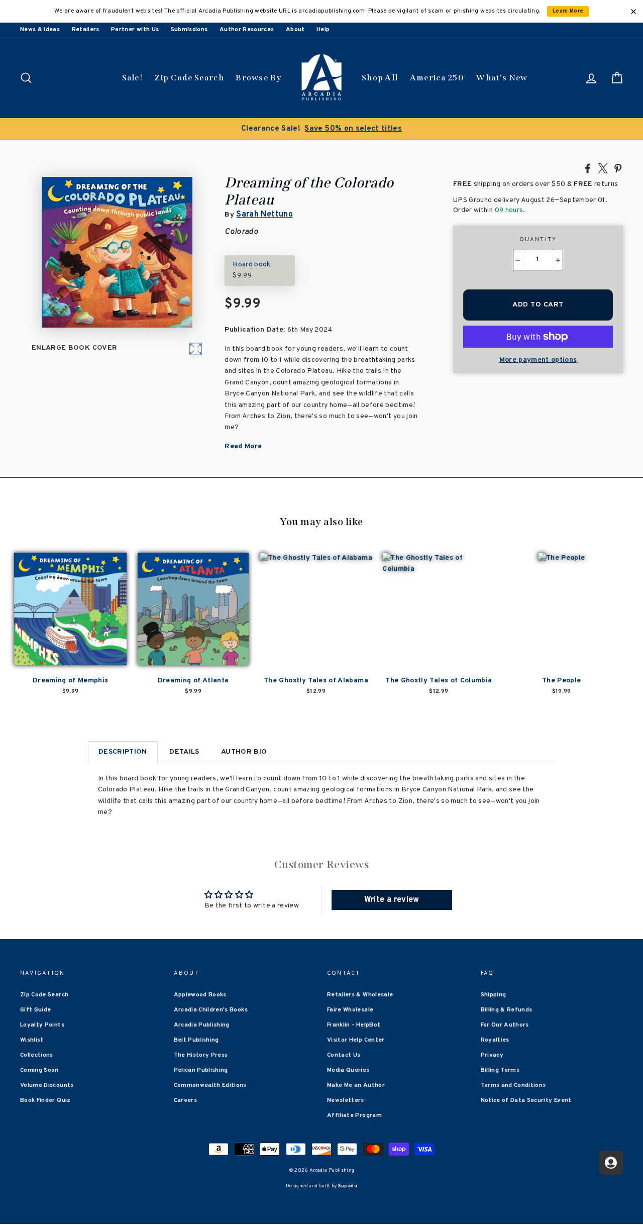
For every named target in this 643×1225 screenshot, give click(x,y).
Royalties (495, 1040)
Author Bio (244, 752)
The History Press (201, 1055)
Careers (185, 1100)
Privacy (492, 1055)
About (295, 30)
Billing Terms (500, 1070)
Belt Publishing (196, 1040)
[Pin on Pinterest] (618, 167)
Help (323, 30)
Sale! (132, 77)
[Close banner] (633, 11)
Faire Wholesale (350, 1010)
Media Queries (348, 1070)
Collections (36, 1055)
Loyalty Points (42, 1025)
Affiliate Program (354, 1115)
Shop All (380, 77)
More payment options (538, 360)
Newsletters (345, 1100)
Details (184, 752)
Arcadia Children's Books (211, 1010)
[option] (321, 129)
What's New (501, 77)
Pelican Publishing (201, 1070)
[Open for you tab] (611, 1163)
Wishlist (32, 1040)
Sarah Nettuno (264, 215)
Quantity (538, 239)
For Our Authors (505, 1025)
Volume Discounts (47, 1085)
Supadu (347, 1186)
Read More (243, 446)
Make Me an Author (356, 1085)
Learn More (568, 11)
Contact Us (344, 1055)
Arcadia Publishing (202, 1025)
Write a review (391, 900)
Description (122, 752)
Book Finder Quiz (45, 1100)
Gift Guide (35, 1010)
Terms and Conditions (513, 1085)
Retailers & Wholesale (360, 995)
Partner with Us (135, 30)
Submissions (189, 30)
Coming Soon (39, 1070)
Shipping (493, 995)
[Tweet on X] (603, 167)
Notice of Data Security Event (526, 1100)
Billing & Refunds (506, 1010)
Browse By (258, 77)
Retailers (85, 30)
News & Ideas (40, 30)
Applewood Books (200, 995)
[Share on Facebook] (588, 167)
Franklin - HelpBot (353, 1025)
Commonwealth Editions (210, 1085)
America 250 (437, 77)
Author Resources (247, 30)
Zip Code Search (189, 77)
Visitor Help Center (356, 1040)
